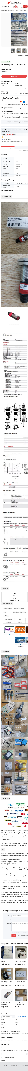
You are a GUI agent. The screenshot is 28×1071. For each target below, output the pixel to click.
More (2, 1060)
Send (14, 935)
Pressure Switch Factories (8, 1047)
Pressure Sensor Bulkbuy (8, 1057)
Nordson (16, 1022)
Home (2, 10)
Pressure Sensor (23, 10)
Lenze (2, 1019)
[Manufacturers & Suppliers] (14, 2)
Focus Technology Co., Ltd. (18, 1065)
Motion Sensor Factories (8, 1050)
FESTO (16, 1019)
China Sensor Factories (22, 1047)
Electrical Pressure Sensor (22, 1050)
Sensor (17, 10)
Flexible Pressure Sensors (21, 1040)
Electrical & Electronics (9, 10)
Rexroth (3, 1022)
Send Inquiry (14, 76)
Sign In (3, 141)
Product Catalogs (22, 1016)
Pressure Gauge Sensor (8, 1040)
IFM (2, 1025)
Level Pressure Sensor (21, 1054)
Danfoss (16, 1025)
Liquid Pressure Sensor (8, 1054)
